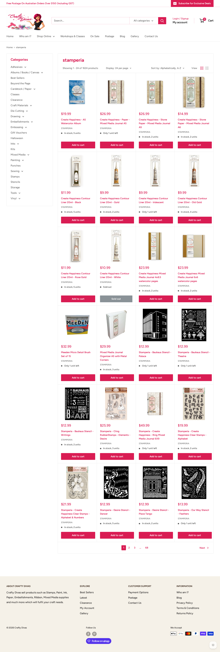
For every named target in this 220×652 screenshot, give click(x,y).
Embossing (17, 127)
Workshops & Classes (72, 36)
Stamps (15, 176)
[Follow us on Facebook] (88, 634)
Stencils (15, 181)
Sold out (116, 298)
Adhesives (17, 66)
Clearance (17, 99)
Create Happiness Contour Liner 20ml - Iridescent (153, 200)
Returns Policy (185, 613)
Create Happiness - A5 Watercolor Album (73, 121)
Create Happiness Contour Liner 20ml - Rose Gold (75, 275)
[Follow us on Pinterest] (94, 634)
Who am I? (25, 36)
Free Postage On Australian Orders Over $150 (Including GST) (40, 3)
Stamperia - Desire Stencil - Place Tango (154, 512)
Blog (122, 36)
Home (10, 36)
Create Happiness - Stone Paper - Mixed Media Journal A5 (154, 123)
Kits (13, 149)
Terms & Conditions (188, 608)
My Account (87, 608)
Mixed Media (18, 154)
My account (180, 22)
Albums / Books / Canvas (25, 72)
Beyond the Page (20, 83)
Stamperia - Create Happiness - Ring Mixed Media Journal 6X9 (152, 435)
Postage (109, 36)
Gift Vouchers (19, 132)
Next (202, 547)
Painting (16, 160)
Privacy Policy (185, 602)
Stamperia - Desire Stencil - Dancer (115, 512)
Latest (83, 597)
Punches (15, 165)
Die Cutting (18, 110)
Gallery (135, 36)
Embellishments (20, 121)
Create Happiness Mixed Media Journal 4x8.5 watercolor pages (152, 277)
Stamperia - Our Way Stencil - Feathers (193, 512)
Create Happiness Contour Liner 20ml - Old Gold (192, 200)
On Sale (94, 36)
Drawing (16, 116)
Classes (15, 94)
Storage (15, 187)
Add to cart (78, 145)
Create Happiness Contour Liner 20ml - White (114, 275)
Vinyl (14, 198)
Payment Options (138, 592)
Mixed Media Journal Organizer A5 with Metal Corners (113, 356)
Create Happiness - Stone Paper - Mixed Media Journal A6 (193, 123)
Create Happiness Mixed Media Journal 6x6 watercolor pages (191, 277)
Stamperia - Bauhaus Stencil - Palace (155, 354)
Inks (13, 143)
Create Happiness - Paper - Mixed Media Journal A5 (115, 121)
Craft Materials (20, 105)
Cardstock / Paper (21, 88)
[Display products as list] (207, 68)
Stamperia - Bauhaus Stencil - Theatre (194, 354)
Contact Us (151, 36)
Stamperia (66, 128)
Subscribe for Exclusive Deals (194, 3)
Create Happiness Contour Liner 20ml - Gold (114, 200)
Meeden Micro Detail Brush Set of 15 (75, 354)
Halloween (17, 138)
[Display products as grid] (201, 68)
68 (146, 547)
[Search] (162, 20)
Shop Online (44, 36)
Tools (14, 192)
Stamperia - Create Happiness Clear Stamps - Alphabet (192, 435)
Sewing (15, 171)
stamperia (21, 47)
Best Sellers (17, 77)
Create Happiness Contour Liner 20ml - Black (75, 200)
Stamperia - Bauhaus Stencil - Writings (77, 433)
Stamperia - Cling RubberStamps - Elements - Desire (115, 435)
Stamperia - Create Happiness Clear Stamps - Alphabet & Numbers (75, 514)
